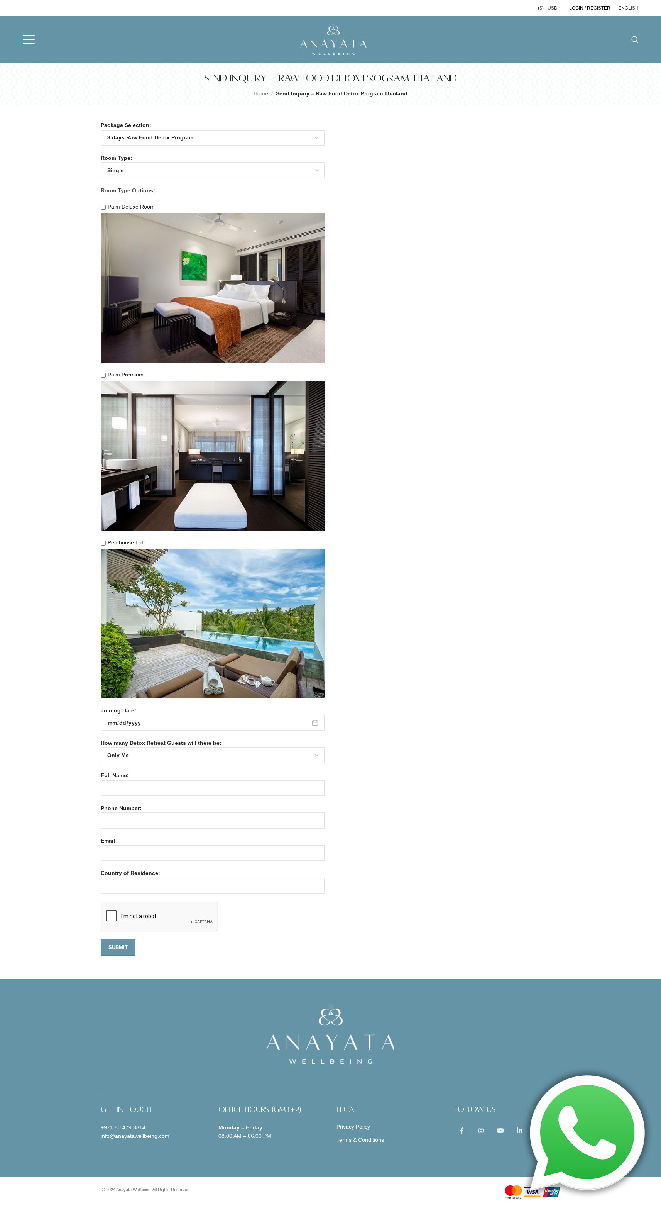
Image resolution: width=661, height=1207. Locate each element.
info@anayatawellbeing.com (135, 1136)
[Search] (634, 39)
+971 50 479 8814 (123, 1127)
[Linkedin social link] (519, 1131)
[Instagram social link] (481, 1131)
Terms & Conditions (360, 1140)
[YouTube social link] (500, 1131)
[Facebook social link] (462, 1131)
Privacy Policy (353, 1127)
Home (261, 93)
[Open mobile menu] (29, 39)
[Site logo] (333, 39)
